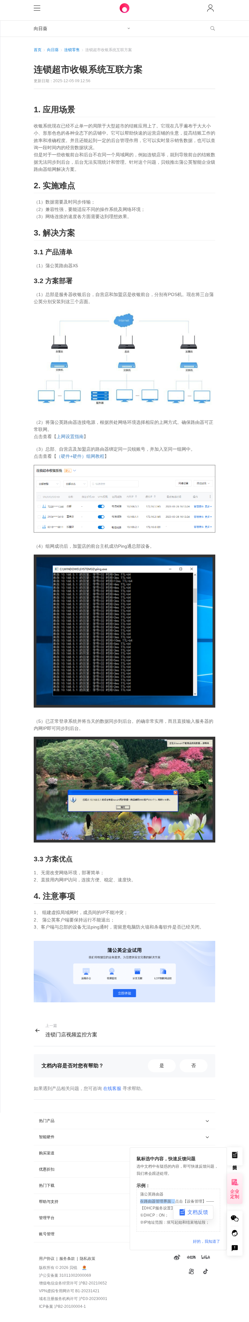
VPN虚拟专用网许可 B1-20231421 (69, 1291)
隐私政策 (87, 1258)
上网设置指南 (70, 436)
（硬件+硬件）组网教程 (80, 456)
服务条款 (67, 1258)
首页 (38, 50)
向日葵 (53, 50)
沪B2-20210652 (93, 1283)
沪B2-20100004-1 (70, 1306)
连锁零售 (72, 50)
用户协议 (46, 1258)
